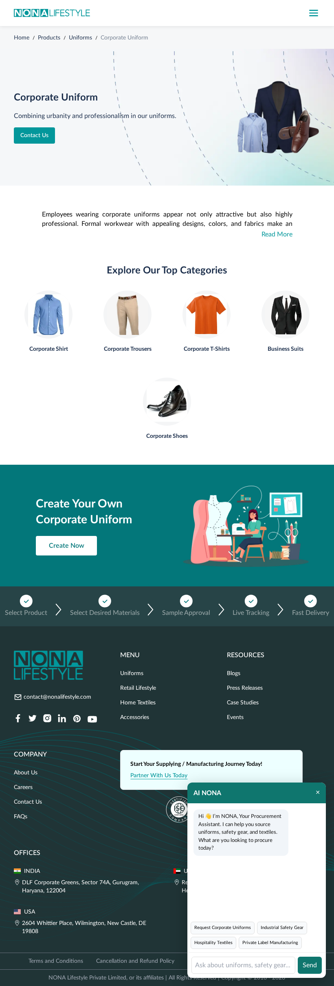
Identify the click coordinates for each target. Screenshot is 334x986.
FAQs (20, 817)
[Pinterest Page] (77, 719)
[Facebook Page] (18, 719)
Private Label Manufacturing (270, 942)
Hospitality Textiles (213, 942)
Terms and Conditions (56, 961)
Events (235, 717)
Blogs (233, 673)
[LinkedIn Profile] (62, 719)
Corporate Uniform (124, 38)
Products (49, 38)
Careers (23, 787)
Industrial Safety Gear (282, 927)
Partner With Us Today (158, 775)
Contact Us (34, 135)
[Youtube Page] (92, 719)
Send (310, 965)
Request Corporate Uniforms (222, 927)
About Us (25, 773)
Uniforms (80, 38)
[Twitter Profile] (33, 719)
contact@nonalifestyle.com (57, 697)
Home (21, 38)
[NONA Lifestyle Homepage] (52, 13)
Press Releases (245, 688)
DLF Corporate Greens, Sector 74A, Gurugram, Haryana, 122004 (80, 887)
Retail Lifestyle (138, 688)
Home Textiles (138, 703)
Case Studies (243, 703)
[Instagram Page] (47, 719)
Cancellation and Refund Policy (135, 961)
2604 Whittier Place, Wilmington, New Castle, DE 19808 (84, 927)
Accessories (134, 717)
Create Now (66, 545)
